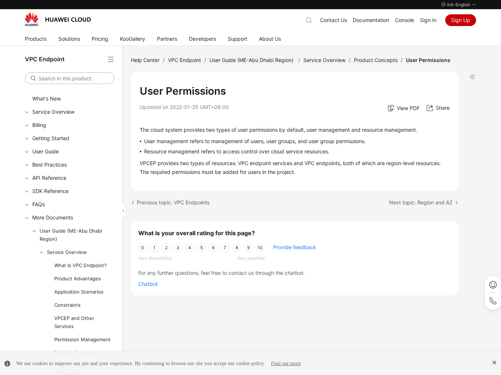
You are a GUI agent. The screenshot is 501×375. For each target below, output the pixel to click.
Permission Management (82, 339)
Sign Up (460, 20)
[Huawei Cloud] (58, 19)
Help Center (145, 60)
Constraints (67, 305)
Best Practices (49, 164)
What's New (46, 98)
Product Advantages (77, 278)
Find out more (286, 363)
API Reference (49, 178)
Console (404, 20)
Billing (39, 125)
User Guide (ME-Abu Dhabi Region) (71, 235)
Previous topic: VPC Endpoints (173, 202)
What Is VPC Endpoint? (80, 265)
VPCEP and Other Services (74, 322)
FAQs (38, 204)
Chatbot (148, 284)
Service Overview (53, 112)
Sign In (428, 20)
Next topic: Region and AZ (421, 202)
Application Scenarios (78, 292)
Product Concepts (376, 60)
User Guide (45, 151)
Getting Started (50, 138)
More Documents (52, 217)
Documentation (371, 20)
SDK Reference (50, 191)
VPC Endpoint (184, 60)
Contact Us (333, 20)
